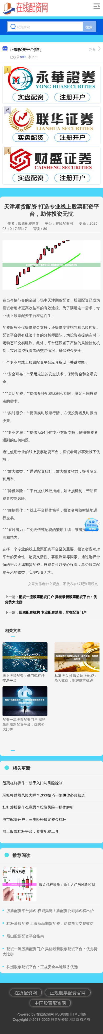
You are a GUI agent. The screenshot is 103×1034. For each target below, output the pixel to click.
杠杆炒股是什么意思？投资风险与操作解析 (38, 807)
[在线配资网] (25, 8)
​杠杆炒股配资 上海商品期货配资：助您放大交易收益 (50, 923)
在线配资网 (25, 992)
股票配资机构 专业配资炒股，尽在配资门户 (52, 612)
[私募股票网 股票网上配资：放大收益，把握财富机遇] (77, 656)
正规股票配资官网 (68, 992)
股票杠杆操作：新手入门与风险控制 (32, 782)
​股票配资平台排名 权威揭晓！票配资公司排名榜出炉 (50, 910)
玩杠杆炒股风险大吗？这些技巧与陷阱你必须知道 (43, 795)
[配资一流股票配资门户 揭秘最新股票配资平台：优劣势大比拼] (25, 700)
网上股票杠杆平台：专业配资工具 (30, 831)
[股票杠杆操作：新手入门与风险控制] (19, 884)
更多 (92, 49)
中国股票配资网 (50, 1003)
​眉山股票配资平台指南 (25, 935)
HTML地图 (78, 1014)
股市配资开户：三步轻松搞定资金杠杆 (34, 819)
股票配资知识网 (63, 1019)
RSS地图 (62, 1014)
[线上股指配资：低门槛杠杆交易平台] (25, 656)
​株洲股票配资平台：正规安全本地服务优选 (42, 966)
